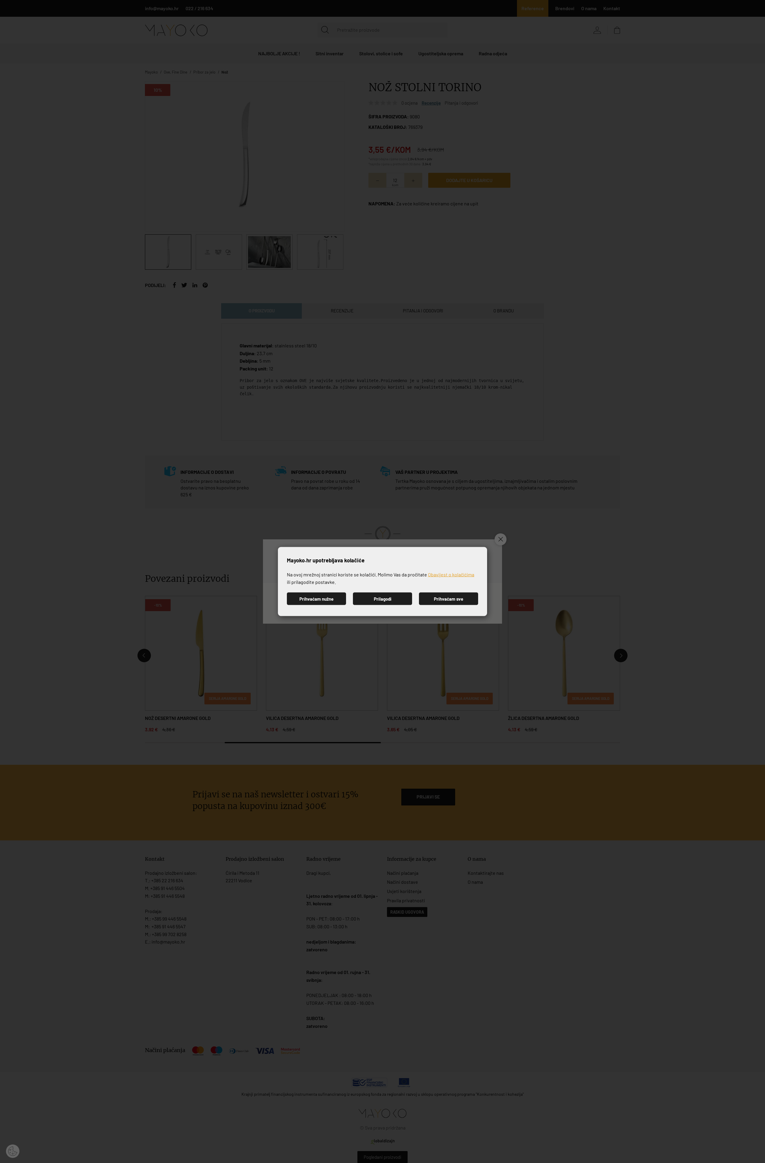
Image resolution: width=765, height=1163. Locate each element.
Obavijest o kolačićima (451, 574)
